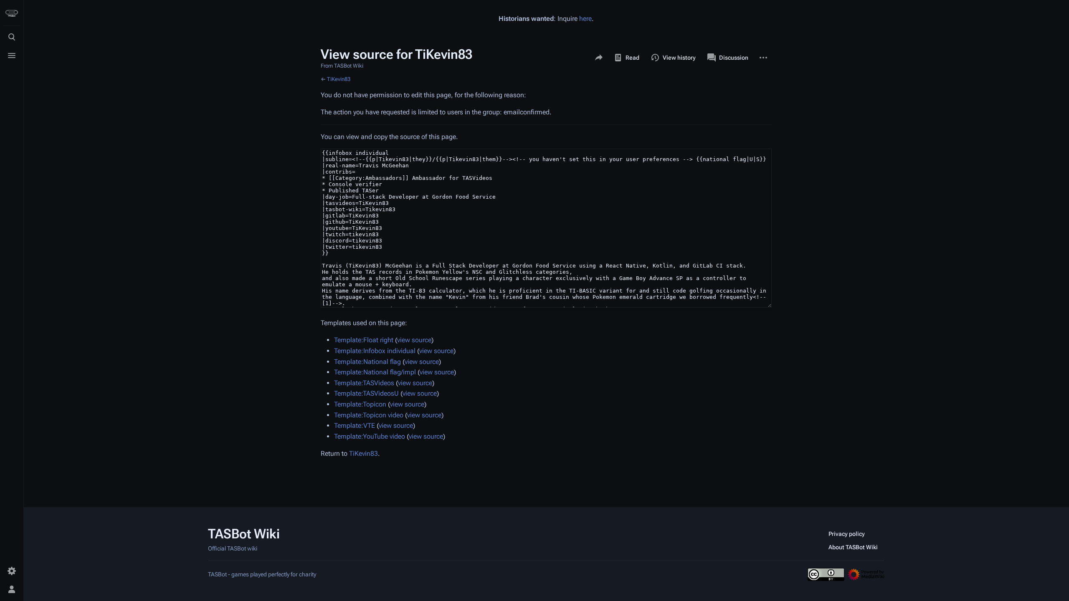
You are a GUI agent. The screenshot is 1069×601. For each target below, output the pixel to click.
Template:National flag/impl (375, 372)
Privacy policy (846, 533)
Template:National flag (367, 362)
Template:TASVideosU (366, 393)
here (585, 19)
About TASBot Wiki (853, 547)
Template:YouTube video (369, 436)
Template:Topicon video (368, 415)
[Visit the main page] (11, 13)
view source (414, 340)
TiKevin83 (338, 79)
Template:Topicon (360, 404)
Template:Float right (363, 340)
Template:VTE (354, 425)
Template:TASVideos (364, 383)
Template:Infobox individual (374, 351)
